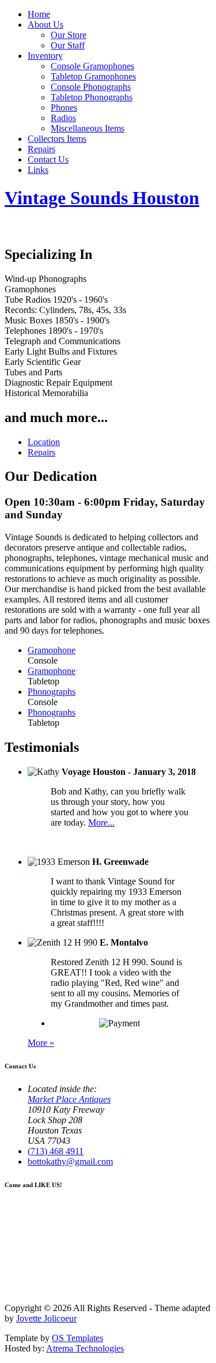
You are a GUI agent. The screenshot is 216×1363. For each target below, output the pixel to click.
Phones (64, 107)
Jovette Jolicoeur (46, 1318)
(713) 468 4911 (56, 1151)
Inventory (45, 56)
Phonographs (51, 691)
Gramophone (51, 650)
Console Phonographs (91, 87)
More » (41, 1043)
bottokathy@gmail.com (70, 1161)
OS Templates (77, 1338)
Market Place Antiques (69, 1099)
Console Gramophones (92, 66)
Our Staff (68, 45)
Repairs (41, 149)
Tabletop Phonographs (91, 97)
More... (101, 822)
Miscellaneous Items (87, 128)
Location (44, 442)
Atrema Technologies (85, 1348)
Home (39, 14)
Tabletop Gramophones (93, 76)
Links (38, 170)
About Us (45, 24)
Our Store (68, 35)
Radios (63, 118)
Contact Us (48, 159)
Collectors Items (57, 139)
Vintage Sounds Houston (102, 197)
